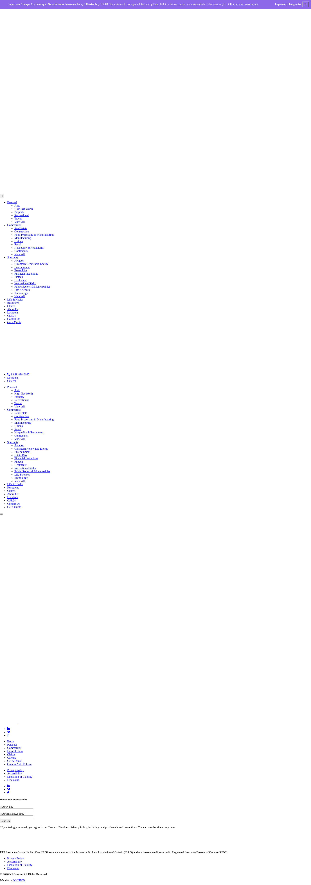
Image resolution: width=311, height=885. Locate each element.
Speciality (12, 257)
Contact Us (13, 319)
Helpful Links (15, 751)
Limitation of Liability (19, 776)
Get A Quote (14, 760)
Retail (17, 244)
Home (10, 741)
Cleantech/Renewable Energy (31, 263)
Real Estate (20, 228)
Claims (11, 306)
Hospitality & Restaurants (29, 247)
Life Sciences (22, 289)
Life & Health (15, 299)
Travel (18, 218)
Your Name (6, 806)
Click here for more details (243, 4)
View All (19, 221)
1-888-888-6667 (19, 374)
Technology (21, 293)
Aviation (19, 260)
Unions (18, 241)
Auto (17, 205)
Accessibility (14, 773)
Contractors (21, 250)
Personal (12, 202)
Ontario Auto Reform (19, 764)
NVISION (19, 880)
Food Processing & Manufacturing (34, 234)
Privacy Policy (15, 770)
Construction (21, 231)
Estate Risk (20, 270)
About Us (12, 309)
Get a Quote (14, 322)
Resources (13, 302)
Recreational (21, 215)
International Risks (25, 283)
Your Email (12, 813)
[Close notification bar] (305, 4)
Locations (12, 312)
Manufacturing (22, 237)
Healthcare (20, 280)
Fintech (18, 276)
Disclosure (13, 779)
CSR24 (11, 315)
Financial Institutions (26, 273)
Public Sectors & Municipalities (32, 286)
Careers (11, 380)
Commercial (14, 225)
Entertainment (22, 267)
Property (19, 212)
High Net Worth (23, 208)
